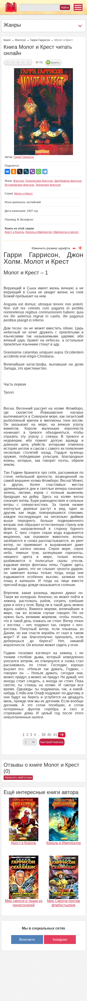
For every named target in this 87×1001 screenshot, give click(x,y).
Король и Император (38, 232)
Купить (55, 62)
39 (43, 735)
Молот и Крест (23, 193)
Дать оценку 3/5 (18, 62)
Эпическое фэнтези (48, 184)
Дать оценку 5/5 (28, 62)
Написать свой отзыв (18, 777)
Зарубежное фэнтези (67, 180)
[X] (20, 171)
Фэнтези (20, 40)
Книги (7, 40)
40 (49, 735)
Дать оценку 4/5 (23, 62)
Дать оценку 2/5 (13, 62)
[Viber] (32, 171)
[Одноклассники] (13, 171)
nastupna (61, 734)
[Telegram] (45, 171)
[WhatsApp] (38, 171)
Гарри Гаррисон (40, 40)
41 (55, 735)
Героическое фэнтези (39, 180)
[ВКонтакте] (7, 171)
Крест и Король (14, 232)
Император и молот (66, 232)
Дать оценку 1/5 (8, 62)
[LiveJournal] (26, 171)
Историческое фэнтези (19, 184)
